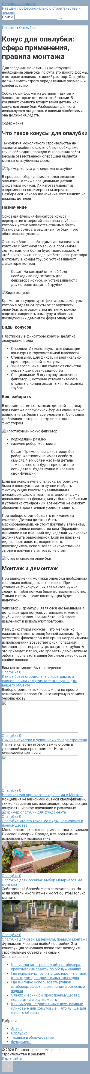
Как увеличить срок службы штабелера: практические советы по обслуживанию (46, 967)
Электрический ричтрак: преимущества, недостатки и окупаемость (45, 997)
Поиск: (8, 17)
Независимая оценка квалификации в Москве (42, 795)
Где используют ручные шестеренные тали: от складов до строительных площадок (49, 975)
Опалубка (19, 1033)
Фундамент (21, 1042)
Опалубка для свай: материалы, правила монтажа (44, 939)
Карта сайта (12, 1058)
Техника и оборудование (32, 1037)
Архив (16, 1029)
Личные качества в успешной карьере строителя (44, 740)
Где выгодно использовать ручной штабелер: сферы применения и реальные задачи (48, 986)
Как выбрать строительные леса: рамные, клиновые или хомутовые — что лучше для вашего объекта (39, 680)
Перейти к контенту (19, 4)
